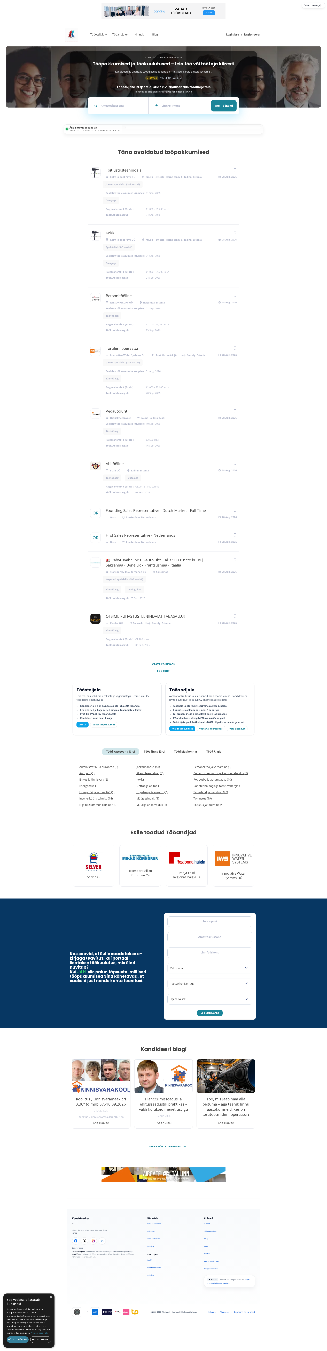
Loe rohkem (101, 1123)
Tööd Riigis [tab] (213, 751)
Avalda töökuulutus (182, 728)
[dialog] (28, 1320)
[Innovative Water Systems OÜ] (233, 866)
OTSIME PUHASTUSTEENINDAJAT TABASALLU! (145, 616)
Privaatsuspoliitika (211, 1269)
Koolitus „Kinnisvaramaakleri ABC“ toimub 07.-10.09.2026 (101, 1101)
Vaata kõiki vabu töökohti (163, 665)
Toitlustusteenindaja (124, 170)
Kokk (110, 232)
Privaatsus (212, 1312)
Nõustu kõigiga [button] (17, 1339)
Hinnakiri (140, 34)
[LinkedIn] (102, 1240)
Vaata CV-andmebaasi (211, 728)
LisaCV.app (76, 1254)
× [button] (50, 1297)
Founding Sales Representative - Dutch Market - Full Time (156, 510)
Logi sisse (232, 34)
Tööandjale (119, 34)
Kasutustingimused (211, 1261)
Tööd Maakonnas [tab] (186, 751)
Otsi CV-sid (151, 1231)
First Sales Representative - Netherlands (140, 535)
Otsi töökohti (224, 105)
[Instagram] (93, 1240)
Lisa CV (82, 724)
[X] (84, 1240)
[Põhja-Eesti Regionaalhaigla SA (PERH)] (187, 866)
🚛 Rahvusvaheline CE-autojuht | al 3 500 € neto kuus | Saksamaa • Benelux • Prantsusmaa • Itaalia (155, 562)
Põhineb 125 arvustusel (164, 78)
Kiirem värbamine (153, 1239)
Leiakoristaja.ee (78, 1252)
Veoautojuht (116, 411)
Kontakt (207, 1254)
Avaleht (207, 1224)
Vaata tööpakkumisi (104, 724)
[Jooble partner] (95, 1312)
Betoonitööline (119, 295)
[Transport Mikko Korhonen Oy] (140, 866)
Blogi (155, 34)
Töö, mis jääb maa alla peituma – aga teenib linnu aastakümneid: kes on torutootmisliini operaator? (226, 1106)
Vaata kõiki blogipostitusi (166, 1146)
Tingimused (224, 1312)
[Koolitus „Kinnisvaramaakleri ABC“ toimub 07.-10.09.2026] (101, 1076)
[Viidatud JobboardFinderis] (77, 1312)
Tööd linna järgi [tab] (154, 751)
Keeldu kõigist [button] (41, 1339)
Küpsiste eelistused (244, 1312)
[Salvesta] (235, 170)
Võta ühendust (237, 728)
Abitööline (115, 463)
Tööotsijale (97, 34)
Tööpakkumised (210, 1231)
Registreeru (252, 34)
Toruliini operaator (122, 348)
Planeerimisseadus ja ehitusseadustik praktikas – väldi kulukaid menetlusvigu (163, 1104)
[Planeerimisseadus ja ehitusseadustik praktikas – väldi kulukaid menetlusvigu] (164, 1076)
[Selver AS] (93, 866)
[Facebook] (75, 1240)
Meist (206, 1246)
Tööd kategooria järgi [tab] (120, 751)
